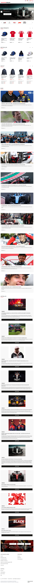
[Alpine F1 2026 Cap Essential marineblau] (4, 53)
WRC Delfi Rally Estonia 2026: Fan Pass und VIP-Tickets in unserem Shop (14, 337)
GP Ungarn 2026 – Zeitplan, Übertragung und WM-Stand (11, 205)
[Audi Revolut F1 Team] (19, 22)
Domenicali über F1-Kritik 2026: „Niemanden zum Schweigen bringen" (13, 103)
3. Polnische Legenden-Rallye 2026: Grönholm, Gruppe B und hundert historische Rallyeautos (15, 314)
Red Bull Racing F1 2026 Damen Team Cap (12, 58)
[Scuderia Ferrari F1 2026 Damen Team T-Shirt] (21, 34)
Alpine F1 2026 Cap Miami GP (29, 58)
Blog (2, 88)
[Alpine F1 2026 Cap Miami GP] (29, 53)
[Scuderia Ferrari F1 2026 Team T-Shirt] (29, 34)
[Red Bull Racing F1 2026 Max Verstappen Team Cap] (4, 34)
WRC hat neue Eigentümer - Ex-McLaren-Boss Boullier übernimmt (13, 144)
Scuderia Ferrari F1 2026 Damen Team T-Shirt (21, 39)
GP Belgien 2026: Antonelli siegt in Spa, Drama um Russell (11, 266)
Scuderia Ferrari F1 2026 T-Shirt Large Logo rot (12, 39)
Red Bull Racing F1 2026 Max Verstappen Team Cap (4, 39)
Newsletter (5, 543)
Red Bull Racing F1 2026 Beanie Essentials (21, 58)
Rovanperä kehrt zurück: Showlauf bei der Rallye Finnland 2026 (13, 164)
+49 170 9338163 (4, 578)
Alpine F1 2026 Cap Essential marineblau (4, 58)
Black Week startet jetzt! (6, 530)
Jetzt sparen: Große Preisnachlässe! (8, 507)
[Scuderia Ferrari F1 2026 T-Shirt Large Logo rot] (12, 34)
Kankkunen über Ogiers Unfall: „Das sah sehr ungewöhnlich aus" (13, 123)
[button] (1, 12)
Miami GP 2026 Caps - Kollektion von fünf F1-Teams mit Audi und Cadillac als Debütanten (14, 361)
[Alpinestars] (24, 22)
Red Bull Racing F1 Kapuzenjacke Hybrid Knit (12, 77)
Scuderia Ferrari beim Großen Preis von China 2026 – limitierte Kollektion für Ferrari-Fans (15, 434)
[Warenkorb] (31, 2)
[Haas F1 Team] (29, 22)
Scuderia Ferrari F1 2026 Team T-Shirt (29, 39)
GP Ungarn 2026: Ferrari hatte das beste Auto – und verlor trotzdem (13, 185)
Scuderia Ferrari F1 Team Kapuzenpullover (30, 77)
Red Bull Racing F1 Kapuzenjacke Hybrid (4, 77)
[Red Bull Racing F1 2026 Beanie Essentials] (21, 53)
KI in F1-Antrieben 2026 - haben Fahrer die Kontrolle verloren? (12, 225)
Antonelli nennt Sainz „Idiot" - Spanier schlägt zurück (11, 286)
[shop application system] (30, 582)
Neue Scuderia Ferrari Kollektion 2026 (8, 484)
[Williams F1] (9, 22)
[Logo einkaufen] (5, 2)
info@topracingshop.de (17, 578)
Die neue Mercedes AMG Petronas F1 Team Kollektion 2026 (11, 459)
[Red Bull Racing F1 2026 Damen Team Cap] (12, 53)
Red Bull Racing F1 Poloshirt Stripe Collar (21, 77)
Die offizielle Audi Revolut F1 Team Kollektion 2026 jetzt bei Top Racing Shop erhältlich (15, 385)
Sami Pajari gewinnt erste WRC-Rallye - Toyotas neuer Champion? (13, 246)
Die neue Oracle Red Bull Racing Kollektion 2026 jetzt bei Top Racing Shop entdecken (16, 409)
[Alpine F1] (14, 22)
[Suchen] (28, 2)
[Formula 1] (4, 22)
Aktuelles (3, 296)
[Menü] (33, 2)
